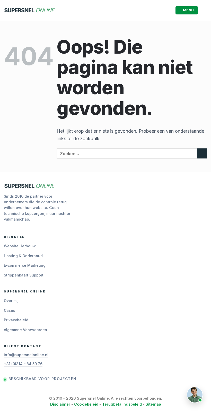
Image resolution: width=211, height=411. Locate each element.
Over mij (11, 300)
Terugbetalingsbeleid (122, 404)
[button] (186, 10)
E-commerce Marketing (25, 265)
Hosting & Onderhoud (23, 256)
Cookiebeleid (86, 404)
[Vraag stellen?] (195, 395)
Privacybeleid (16, 320)
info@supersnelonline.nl (26, 355)
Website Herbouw (20, 246)
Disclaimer (60, 404)
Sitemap (153, 404)
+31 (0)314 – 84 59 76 (23, 364)
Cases (9, 310)
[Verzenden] (202, 153)
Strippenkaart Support (23, 275)
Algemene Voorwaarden (25, 330)
